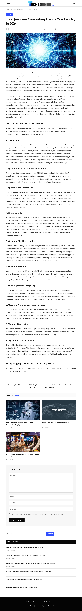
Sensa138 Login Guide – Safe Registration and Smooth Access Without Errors (29, 571)
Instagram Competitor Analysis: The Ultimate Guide (21, 587)
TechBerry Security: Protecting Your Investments (55, 424)
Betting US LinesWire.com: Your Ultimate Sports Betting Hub (24, 548)
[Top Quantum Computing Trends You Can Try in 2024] (41, 50)
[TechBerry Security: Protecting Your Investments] (59, 410)
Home (7, 9)
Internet (9, 14)
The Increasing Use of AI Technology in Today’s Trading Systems (20, 424)
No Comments (50, 29)
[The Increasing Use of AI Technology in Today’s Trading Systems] (23, 410)
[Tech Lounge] (41, 3)
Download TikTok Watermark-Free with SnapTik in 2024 (58, 386)
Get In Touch (50, 606)
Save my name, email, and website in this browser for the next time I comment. (37, 514)
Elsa (13, 29)
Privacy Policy (40, 606)
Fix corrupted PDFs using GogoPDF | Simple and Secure (23, 386)
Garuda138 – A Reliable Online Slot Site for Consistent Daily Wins (25, 555)
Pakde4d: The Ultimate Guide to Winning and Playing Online (24, 579)
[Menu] (8, 3)
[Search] (74, 3)
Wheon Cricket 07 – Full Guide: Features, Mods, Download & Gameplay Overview (30, 563)
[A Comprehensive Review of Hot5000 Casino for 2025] (23, 442)
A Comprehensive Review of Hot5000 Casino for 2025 (22, 455)
